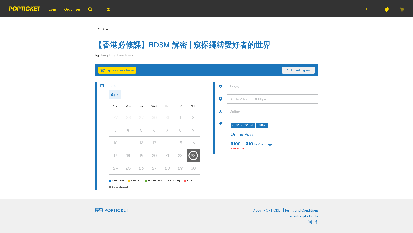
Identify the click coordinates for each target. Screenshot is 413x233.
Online (103, 29)
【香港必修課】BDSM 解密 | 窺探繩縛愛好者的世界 (183, 45)
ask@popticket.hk (304, 216)
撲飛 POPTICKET (111, 210)
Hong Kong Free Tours (116, 55)
